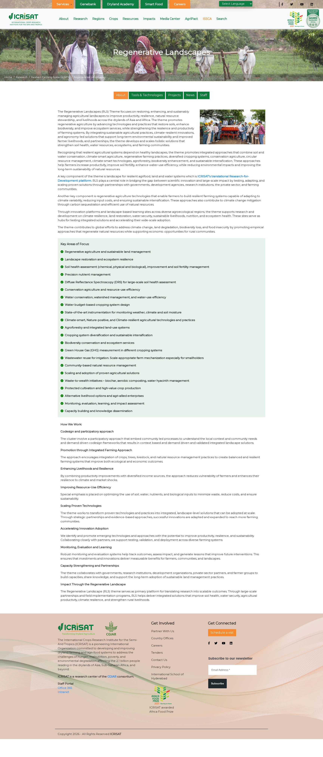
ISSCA (207, 19)
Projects (174, 95)
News (190, 95)
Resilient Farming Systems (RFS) (50, 77)
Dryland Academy (120, 4)
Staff (203, 95)
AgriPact (191, 19)
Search (221, 19)
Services (63, 4)
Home (8, 77)
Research (80, 19)
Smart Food (154, 4)
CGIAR (111, 676)
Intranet (63, 692)
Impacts (149, 19)
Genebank (88, 4)
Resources (130, 19)
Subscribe (217, 683)
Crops (113, 19)
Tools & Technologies (147, 95)
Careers (179, 4)
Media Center (170, 19)
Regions (98, 19)
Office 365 (65, 688)
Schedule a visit (222, 632)
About (64, 19)
